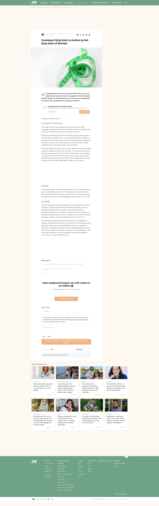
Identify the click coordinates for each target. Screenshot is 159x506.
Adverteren (48, 474)
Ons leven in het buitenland (65, 474)
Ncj (46, 274)
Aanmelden (84, 112)
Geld (89, 463)
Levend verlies (61, 471)
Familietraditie (61, 479)
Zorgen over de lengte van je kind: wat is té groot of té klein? (63, 264)
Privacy (115, 466)
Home (32, 7)
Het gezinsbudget (62, 466)
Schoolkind (81, 474)
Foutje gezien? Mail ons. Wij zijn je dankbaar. (55, 269)
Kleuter (80, 471)
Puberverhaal (61, 477)
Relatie (90, 469)
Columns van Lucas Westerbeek (66, 487)
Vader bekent (61, 469)
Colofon (47, 466)
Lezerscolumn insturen (104, 461)
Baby (79, 463)
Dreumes (80, 466)
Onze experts (117, 3)
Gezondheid (81, 3)
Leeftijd (43, 3)
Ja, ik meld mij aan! (66, 299)
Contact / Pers (48, 469)
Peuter (80, 469)
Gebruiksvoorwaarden (119, 463)
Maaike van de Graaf (50, 33)
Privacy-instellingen (121, 494)
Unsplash (98, 89)
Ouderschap (55, 3)
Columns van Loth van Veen (65, 490)
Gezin (89, 466)
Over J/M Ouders (49, 463)
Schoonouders (61, 482)
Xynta (125, 499)
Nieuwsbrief (48, 471)
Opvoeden (68, 3)
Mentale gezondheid (99, 3)
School (90, 471)
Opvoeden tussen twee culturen (66, 485)
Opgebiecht (61, 463)
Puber (79, 477)
